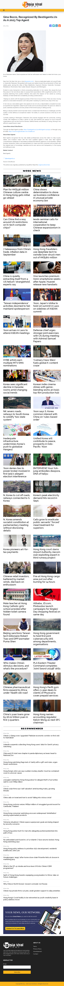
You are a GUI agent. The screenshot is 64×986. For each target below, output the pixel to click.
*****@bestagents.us (9, 158)
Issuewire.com (29, 81)
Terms (35, 946)
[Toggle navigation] (4, 10)
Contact (35, 954)
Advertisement (37, 951)
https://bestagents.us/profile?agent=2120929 (37, 129)
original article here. (44, 165)
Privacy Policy (37, 949)
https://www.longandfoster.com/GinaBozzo (22, 131)
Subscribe (17, 972)
